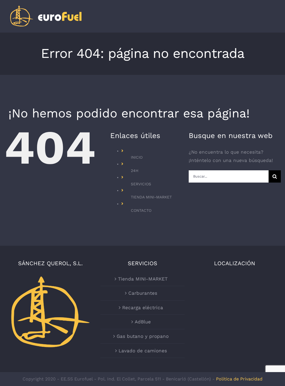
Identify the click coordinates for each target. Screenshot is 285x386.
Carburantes (142, 293)
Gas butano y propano (143, 336)
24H (134, 170)
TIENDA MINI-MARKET (151, 197)
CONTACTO (141, 210)
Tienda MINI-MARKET (143, 279)
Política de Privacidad (239, 379)
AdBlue (143, 321)
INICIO (136, 157)
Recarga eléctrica (142, 307)
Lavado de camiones (143, 350)
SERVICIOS (141, 184)
